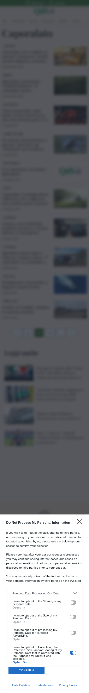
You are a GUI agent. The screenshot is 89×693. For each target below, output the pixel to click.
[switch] (73, 602)
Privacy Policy (68, 685)
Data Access (44, 685)
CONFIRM (26, 670)
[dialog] (44, 604)
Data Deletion (21, 685)
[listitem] (44, 593)
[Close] (81, 523)
